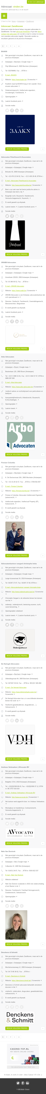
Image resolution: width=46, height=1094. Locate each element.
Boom (16, 367)
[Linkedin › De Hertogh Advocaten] (17, 720)
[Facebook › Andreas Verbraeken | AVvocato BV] (12, 824)
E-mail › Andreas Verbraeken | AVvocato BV (20, 793)
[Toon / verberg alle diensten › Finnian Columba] (25, 502)
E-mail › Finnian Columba (14, 486)
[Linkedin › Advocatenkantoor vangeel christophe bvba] (17, 625)
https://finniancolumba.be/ (20, 491)
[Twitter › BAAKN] (7, 110)
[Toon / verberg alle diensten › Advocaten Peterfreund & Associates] (25, 197)
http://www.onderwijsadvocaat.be (23, 592)
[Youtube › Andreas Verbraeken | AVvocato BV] (22, 824)
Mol (15, 862)
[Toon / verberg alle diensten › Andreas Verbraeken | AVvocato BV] (25, 809)
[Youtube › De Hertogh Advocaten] (22, 720)
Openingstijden (11, 97)
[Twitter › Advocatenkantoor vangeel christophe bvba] (7, 625)
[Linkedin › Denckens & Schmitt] (17, 1007)
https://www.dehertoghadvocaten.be (24, 692)
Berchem (17, 62)
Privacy (27, 1089)
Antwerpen (9, 62)
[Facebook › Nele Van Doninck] (12, 906)
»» (19, 46)
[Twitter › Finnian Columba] (7, 517)
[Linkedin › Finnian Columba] (17, 517)
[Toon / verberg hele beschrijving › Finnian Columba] (25, 496)
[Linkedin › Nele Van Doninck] (17, 906)
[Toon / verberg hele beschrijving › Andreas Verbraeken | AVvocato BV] (25, 802)
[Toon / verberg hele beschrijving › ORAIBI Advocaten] (25, 296)
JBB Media (21, 1089)
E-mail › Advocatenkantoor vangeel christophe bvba (22, 587)
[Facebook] (23, 1083)
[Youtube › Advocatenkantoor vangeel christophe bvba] (22, 625)
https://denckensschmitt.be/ (21, 980)
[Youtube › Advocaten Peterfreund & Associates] (22, 216)
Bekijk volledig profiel (17, 149)
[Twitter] (18, 1083)
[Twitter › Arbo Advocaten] (7, 418)
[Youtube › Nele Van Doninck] (22, 906)
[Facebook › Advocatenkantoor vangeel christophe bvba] (12, 625)
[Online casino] (23, 1045)
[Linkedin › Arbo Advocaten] (17, 418)
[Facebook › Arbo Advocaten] (12, 418)
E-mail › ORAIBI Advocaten (14, 286)
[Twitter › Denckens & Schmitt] (7, 1007)
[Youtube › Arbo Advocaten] (22, 418)
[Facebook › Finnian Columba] (12, 517)
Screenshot (33, 79)
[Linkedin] (27, 1083)
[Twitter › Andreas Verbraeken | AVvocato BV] (7, 824)
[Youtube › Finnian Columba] (22, 517)
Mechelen (17, 473)
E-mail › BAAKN (10, 75)
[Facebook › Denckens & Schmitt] (12, 1007)
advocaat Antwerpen (23, 31)
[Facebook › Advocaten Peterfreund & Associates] (12, 216)
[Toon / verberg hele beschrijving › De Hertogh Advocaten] (25, 699)
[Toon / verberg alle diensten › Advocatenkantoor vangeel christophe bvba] (25, 605)
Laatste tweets (11, 207)
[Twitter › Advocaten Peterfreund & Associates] (7, 216)
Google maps (27, 62)
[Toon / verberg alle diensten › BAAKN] (25, 91)
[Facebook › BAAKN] (12, 110)
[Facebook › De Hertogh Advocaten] (12, 720)
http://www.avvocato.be (20, 797)
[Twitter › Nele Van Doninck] (7, 906)
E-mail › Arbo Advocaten (13, 382)
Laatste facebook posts (14, 101)
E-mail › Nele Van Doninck (14, 875)
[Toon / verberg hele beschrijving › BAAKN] (25, 85)
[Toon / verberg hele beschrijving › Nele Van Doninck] (25, 885)
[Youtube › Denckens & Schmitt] (22, 1007)
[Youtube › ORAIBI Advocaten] (22, 321)
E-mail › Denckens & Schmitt (15, 976)
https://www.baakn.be (19, 79)
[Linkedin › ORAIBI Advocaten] (17, 321)
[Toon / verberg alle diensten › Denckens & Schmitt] (25, 992)
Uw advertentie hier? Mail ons (23, 1067)
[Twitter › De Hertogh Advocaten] (7, 720)
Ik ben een (36, 2)
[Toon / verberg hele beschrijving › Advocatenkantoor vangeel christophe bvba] (25, 599)
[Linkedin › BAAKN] (17, 110)
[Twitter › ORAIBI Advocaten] (7, 321)
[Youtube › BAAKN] (22, 110)
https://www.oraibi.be (19, 290)
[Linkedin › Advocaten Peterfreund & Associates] (17, 216)
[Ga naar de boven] (43, 149)
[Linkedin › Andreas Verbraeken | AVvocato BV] (17, 824)
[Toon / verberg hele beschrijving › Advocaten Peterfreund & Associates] (25, 190)
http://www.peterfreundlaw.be (21, 185)
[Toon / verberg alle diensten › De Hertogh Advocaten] (25, 706)
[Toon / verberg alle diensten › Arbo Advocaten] (25, 398)
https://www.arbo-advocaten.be (22, 387)
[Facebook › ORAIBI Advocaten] (12, 321)
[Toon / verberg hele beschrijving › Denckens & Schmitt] (25, 986)
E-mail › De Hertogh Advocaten (15, 687)
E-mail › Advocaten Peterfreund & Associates (20, 181)
